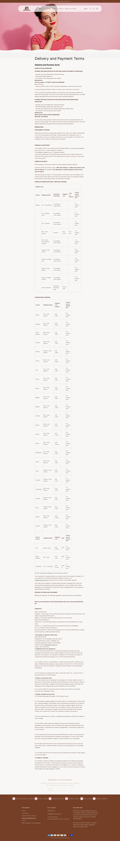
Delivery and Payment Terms (29, 818)
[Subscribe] (70, 789)
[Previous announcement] (22, 1)
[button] (40, 8)
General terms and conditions (29, 815)
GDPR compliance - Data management (31, 823)
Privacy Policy (25, 813)
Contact (24, 810)
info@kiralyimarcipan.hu (41, 580)
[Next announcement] (97, 1)
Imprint (23, 820)
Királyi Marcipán (57, 837)
